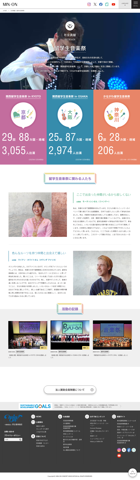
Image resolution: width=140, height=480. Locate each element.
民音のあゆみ (40, 446)
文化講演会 (66, 423)
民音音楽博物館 (68, 420)
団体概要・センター (42, 443)
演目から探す (40, 426)
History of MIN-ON (96, 441)
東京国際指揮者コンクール (71, 431)
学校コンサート (68, 434)
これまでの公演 (41, 432)
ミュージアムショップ (97, 439)
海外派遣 (66, 447)
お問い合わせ (9, 431)
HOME (5, 10)
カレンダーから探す (42, 429)
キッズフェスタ (68, 437)
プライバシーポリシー (12, 435)
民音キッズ (93, 436)
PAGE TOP (132, 473)
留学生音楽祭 (67, 444)
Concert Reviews (95, 428)
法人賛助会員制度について (70, 389)
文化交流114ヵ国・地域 (98, 420)
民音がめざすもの (42, 440)
